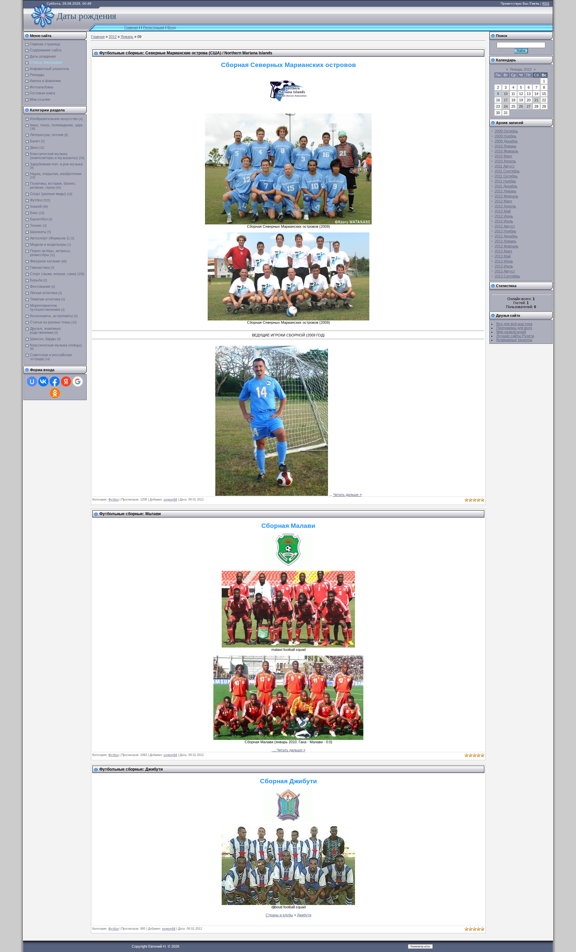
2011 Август (505, 166)
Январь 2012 (521, 69)
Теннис (36, 225)
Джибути (304, 915)
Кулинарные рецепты (514, 340)
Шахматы (38, 232)
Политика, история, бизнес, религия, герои (53, 185)
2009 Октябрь (506, 131)
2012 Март (503, 201)
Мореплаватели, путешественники (45, 307)
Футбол (36, 200)
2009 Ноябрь (505, 136)
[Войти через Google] (77, 381)
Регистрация (153, 27)
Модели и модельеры (48, 244)
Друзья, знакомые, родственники (46, 330)
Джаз (34, 147)
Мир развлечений (511, 332)
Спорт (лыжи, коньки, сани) (53, 274)
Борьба (36, 280)
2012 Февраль (506, 196)
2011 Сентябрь (507, 171)
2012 (113, 37)
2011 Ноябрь (505, 181)
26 (521, 106)
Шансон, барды (43, 339)
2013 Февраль (506, 246)
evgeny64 (170, 499)
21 (536, 100)
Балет (35, 141)
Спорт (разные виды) (48, 194)
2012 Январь (505, 191)
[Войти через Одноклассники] (55, 393)
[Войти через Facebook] (55, 381)
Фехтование (40, 286)
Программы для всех (514, 328)
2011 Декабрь (506, 186)
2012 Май (503, 211)
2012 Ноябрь (505, 231)
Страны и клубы (279, 915)
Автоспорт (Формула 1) (50, 238)
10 (506, 94)
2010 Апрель (505, 161)
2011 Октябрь (506, 176)
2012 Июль (504, 221)
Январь (127, 37)
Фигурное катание (45, 261)
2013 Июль (504, 266)
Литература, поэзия (46, 135)
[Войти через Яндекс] (66, 381)
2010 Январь (505, 146)
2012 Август (505, 226)
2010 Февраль (506, 151)
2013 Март (503, 251)
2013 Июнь (504, 261)
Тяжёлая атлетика (45, 299)
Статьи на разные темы (50, 322)
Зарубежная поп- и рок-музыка (56, 164)
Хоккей (36, 206)
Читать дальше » (347, 495)
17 (506, 100)
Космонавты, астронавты (51, 316)
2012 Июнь (504, 216)
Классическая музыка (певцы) (56, 345)
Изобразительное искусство (54, 119)
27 (529, 106)
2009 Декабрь (506, 141)
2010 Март (503, 156)
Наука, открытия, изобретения (55, 174)
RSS (545, 3)
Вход (171, 27)
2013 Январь (505, 241)
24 (506, 106)
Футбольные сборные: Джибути (131, 769)
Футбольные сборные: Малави (130, 514)
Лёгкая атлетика (43, 293)
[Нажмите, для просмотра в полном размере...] (288, 223)
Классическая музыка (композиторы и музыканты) (54, 156)
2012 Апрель (505, 206)
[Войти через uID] (32, 381)
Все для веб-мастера (514, 324)
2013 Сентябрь (507, 276)
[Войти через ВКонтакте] (43, 381)
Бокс (34, 213)
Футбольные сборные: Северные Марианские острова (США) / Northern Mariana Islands (185, 53)
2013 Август (505, 271)
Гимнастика (40, 267)
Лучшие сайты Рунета (515, 336)
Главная (131, 27)
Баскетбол (39, 219)
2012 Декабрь (506, 236)
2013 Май (503, 256)
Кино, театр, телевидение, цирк (56, 125)
